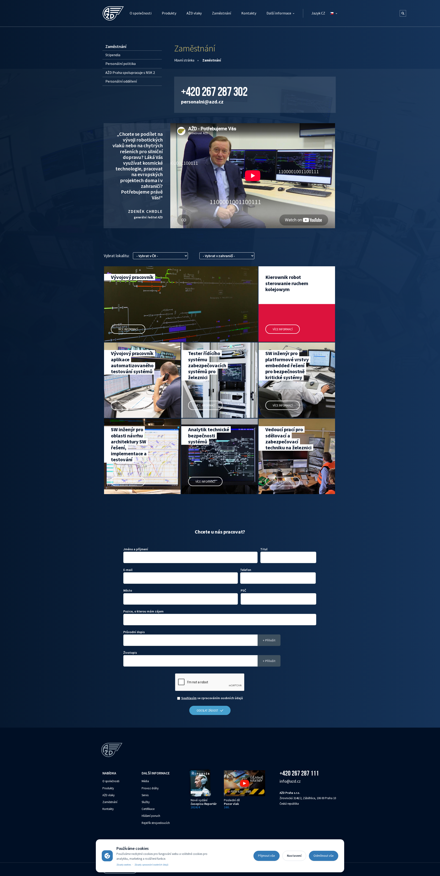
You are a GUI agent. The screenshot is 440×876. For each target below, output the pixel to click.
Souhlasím (189, 698)
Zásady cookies (123, 864)
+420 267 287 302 (214, 91)
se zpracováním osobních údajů (212, 698)
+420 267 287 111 (299, 773)
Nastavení (294, 856)
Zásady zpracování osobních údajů (151, 864)
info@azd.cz (290, 781)
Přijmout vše (266, 856)
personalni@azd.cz (202, 101)
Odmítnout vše (324, 856)
